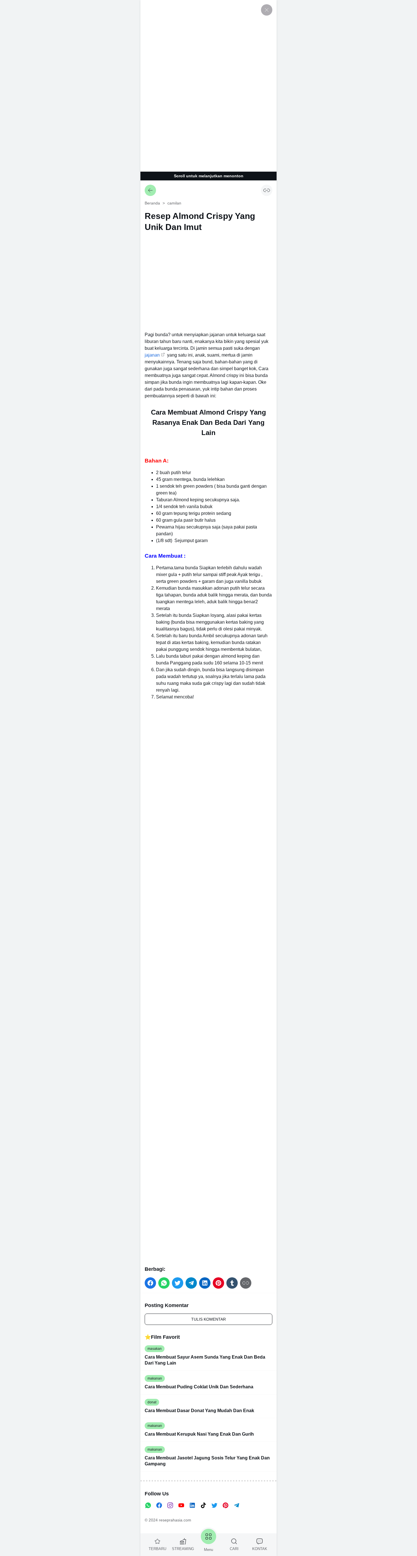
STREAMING (183, 1549)
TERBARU (157, 1549)
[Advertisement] (208, 85)
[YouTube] (181, 1505)
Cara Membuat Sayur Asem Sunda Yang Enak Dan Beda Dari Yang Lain (205, 1360)
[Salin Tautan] (266, 190)
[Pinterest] (225, 1505)
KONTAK (259, 1549)
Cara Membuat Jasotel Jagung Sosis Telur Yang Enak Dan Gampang (207, 1460)
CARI (234, 1549)
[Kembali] (150, 190)
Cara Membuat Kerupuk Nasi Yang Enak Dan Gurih (199, 1434)
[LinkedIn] (192, 1505)
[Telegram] (236, 1505)
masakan (155, 1349)
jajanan (152, 355)
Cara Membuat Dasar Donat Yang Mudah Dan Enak (199, 1410)
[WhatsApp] (148, 1505)
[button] (150, 1283)
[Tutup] (266, 10)
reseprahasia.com (175, 1520)
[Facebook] (159, 1505)
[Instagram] (170, 1505)
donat (152, 1402)
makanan (155, 1378)
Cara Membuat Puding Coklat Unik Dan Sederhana (199, 1386)
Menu (208, 1550)
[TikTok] (203, 1505)
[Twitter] (214, 1505)
